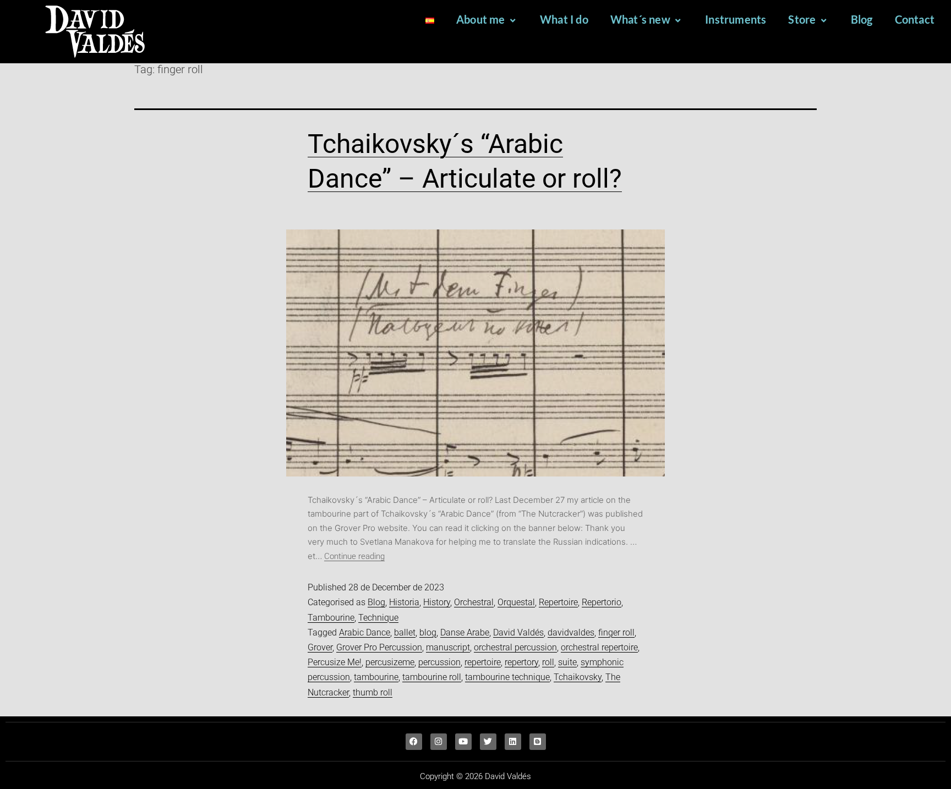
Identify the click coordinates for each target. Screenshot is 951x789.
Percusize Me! (335, 662)
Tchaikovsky (578, 677)
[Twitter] (488, 741)
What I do (564, 19)
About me (480, 19)
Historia (404, 602)
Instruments (735, 19)
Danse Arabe (464, 632)
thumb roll (372, 692)
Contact (914, 19)
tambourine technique (507, 677)
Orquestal (516, 602)
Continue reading (354, 556)
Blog (862, 19)
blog (427, 632)
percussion (439, 662)
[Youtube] (463, 741)
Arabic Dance (364, 632)
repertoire (482, 662)
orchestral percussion (515, 647)
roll (548, 662)
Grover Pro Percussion (379, 647)
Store (802, 19)
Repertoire (558, 602)
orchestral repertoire (599, 647)
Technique (378, 617)
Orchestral (474, 602)
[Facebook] (414, 741)
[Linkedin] (513, 741)
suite (567, 662)
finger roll (616, 632)
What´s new (640, 19)
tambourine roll (431, 677)
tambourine (376, 677)
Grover (320, 647)
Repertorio (601, 602)
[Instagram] (438, 741)
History (436, 602)
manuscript (448, 647)
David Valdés (518, 632)
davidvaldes (571, 632)
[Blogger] (537, 741)
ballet (405, 632)
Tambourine (331, 617)
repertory (521, 662)
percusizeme (389, 662)
